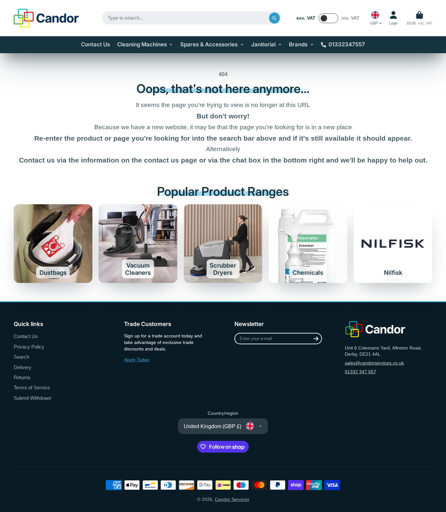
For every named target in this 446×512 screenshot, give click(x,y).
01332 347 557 (360, 371)
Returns (22, 377)
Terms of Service (32, 387)
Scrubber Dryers (223, 243)
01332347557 (346, 44)
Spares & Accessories (209, 44)
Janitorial (263, 44)
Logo (46, 18)
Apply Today (136, 359)
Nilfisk (393, 243)
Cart (419, 18)
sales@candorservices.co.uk (374, 362)
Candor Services (232, 499)
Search (21, 357)
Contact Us (95, 44)
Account (393, 18)
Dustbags (53, 243)
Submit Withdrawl (32, 398)
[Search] (274, 17)
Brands (298, 44)
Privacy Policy (29, 346)
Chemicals (308, 243)
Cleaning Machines (142, 44)
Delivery (22, 367)
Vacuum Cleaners (138, 243)
